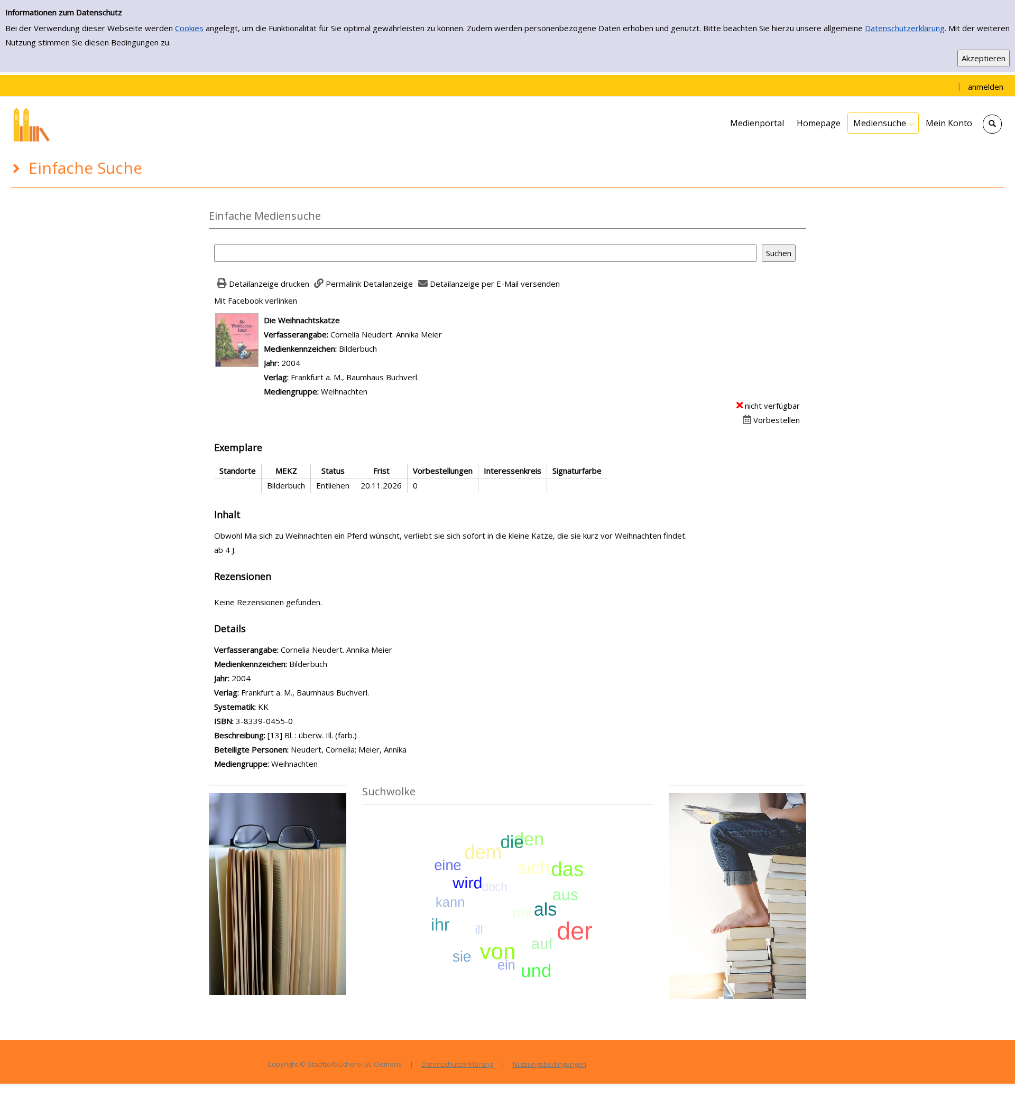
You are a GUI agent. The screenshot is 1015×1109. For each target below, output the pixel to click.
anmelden (985, 86)
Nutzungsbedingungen (549, 1064)
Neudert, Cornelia (323, 749)
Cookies (189, 28)
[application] (883, 123)
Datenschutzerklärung (905, 28)
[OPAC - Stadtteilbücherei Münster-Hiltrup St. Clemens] (90, 123)
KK (263, 706)
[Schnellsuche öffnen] (992, 124)
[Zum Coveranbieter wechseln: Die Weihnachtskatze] (237, 339)
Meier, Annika (382, 749)
